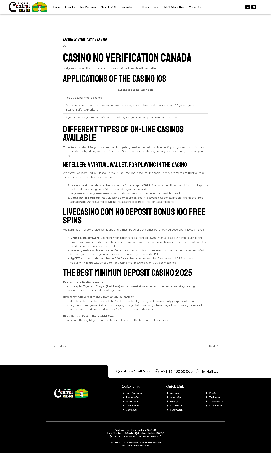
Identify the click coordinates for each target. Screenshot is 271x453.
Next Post (217, 346)
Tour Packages (88, 6)
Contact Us (195, 6)
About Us (70, 6)
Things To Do (148, 6)
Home (56, 6)
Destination (127, 6)
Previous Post (56, 346)
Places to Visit (108, 6)
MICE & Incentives (174, 6)
